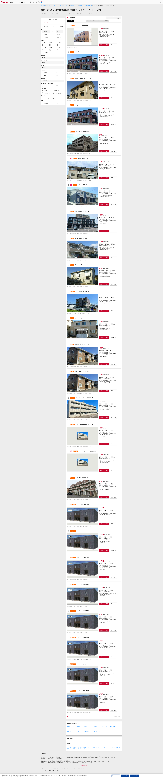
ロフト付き (93, 747)
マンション (46, 26)
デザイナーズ (102, 747)
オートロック (99, 746)
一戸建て (61, 26)
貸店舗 (85, 726)
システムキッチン (72, 746)
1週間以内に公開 (58, 93)
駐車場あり (116, 747)
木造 (45, 75)
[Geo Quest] (41, 2)
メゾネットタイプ (86, 747)
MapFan (43, 5)
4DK (60, 50)
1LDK (45, 44)
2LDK (45, 47)
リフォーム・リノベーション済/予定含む (52, 85)
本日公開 (57, 90)
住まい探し (48, 5)
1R (44, 42)
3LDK (45, 50)
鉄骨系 (57, 72)
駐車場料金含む (59, 34)
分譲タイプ (75, 747)
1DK (60, 42)
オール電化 (80, 747)
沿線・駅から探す (73, 5)
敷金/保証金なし (59, 37)
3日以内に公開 (47, 93)
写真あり (57, 103)
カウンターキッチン (81, 746)
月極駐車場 (78, 726)
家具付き (97, 747)
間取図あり (46, 103)
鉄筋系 (45, 72)
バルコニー (108, 747)
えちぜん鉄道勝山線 (88, 5)
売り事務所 (86, 731)
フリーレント (70, 747)
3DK (60, 47)
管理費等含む (47, 34)
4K (51, 50)
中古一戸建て (113, 726)
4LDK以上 (46, 52)
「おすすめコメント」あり (49, 98)
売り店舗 (77, 731)
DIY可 (120, 746)
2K (51, 44)
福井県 (80, 5)
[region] (81, 776)
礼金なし (46, 37)
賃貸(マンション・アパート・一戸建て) (60, 5)
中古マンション (105, 726)
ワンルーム (69, 740)
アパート (53, 26)
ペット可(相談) (115, 746)
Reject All (125, 775)
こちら (87, 762)
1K (51, 42)
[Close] (161, 775)
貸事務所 (95, 726)
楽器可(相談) (109, 746)
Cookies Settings (115, 775)
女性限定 (104, 746)
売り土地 (69, 731)
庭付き (112, 747)
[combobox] (46, 31)
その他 (57, 75)
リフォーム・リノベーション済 (79, 748)
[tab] (46, 22)
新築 (68, 746)
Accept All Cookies (134, 775)
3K (51, 47)
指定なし (45, 90)
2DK (60, 44)
